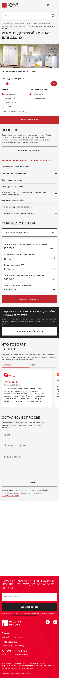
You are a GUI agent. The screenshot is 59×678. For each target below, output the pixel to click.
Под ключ (8, 106)
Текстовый (6, 365)
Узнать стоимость (29, 120)
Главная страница (10, 23)
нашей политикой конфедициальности (24, 615)
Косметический (11, 94)
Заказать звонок (29, 607)
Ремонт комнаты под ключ (32, 23)
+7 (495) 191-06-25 (14, 650)
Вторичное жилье (40, 98)
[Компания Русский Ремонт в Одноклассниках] (48, 622)
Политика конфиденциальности (16, 674)
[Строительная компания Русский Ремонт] (10, 4)
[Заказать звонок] (48, 5)
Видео (32, 365)
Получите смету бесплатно (29, 331)
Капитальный (10, 98)
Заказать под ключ (29, 299)
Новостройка (38, 94)
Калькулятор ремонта (29, 150)
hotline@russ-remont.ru (12, 637)
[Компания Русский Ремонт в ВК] (55, 622)
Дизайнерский (10, 102)
